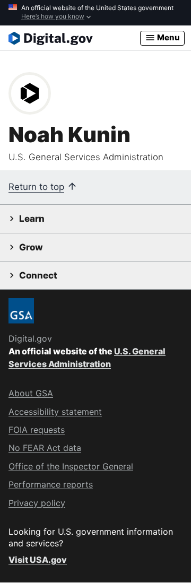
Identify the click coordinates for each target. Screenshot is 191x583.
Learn (32, 218)
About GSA (30, 393)
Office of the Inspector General (70, 466)
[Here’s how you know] (95, 12)
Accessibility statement (55, 411)
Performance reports (50, 484)
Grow (31, 247)
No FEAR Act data (44, 447)
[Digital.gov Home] (74, 38)
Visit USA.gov (37, 559)
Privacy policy (36, 503)
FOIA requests (36, 429)
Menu (167, 37)
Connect (38, 275)
